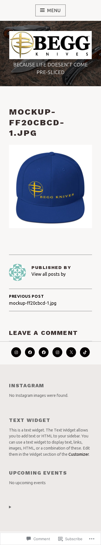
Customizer (78, 454)
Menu (54, 10)
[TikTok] (85, 352)
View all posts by (48, 274)
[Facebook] (30, 352)
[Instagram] (57, 352)
